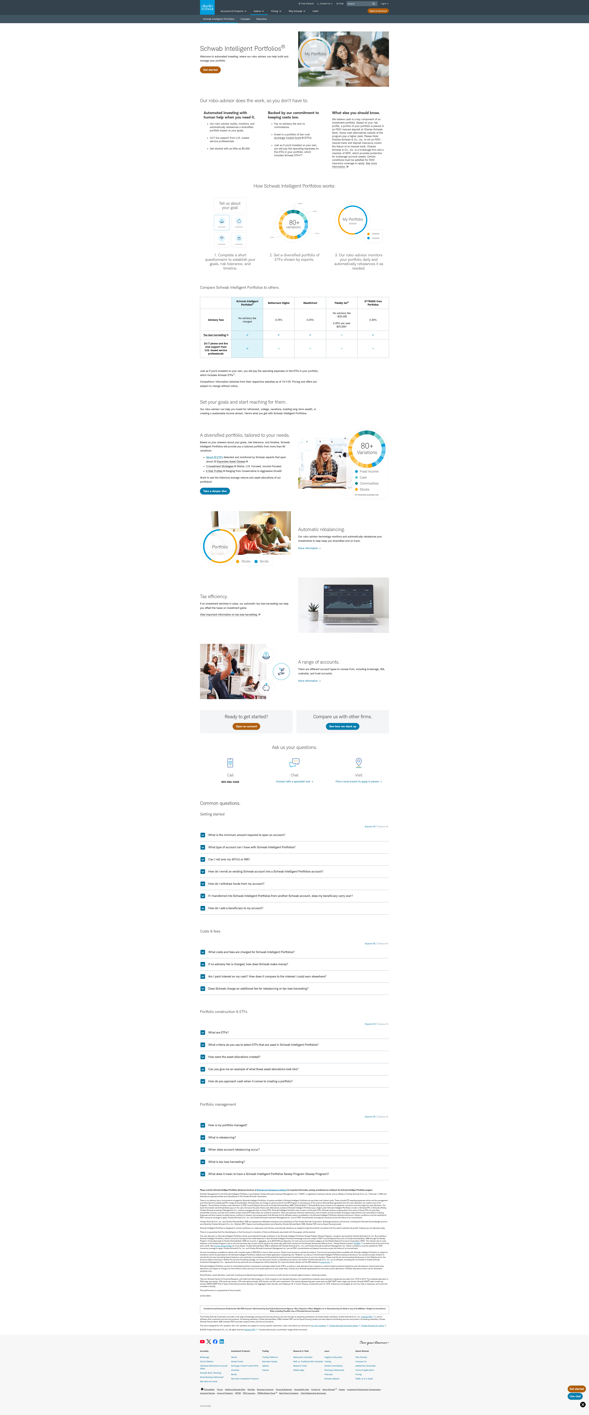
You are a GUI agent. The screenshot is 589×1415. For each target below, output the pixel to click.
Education (261, 18)
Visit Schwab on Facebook (215, 1341)
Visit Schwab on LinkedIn (222, 1341)
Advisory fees (216, 319)
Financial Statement (284, 1389)
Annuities (235, 1370)
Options (265, 1366)
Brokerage (204, 1357)
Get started (212, 69)
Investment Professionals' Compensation (364, 1389)
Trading (327, 1361)
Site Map (251, 1389)
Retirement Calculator (303, 1357)
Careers (342, 1389)
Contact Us (315, 1389)
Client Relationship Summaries (313, 1393)
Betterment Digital (278, 302)
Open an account (248, 726)
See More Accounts (208, 1381)
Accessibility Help (301, 1389)
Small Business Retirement (211, 1377)
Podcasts (328, 1374)
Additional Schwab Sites (235, 1389)
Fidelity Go (342, 302)
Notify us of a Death (364, 1378)
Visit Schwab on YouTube (202, 1341)
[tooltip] (289, 137)
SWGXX (357, 1243)
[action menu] (583, 1404)
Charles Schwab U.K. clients (372, 1325)
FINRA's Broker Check (266, 1393)
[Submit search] (374, 3)
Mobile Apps (298, 1370)
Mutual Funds (237, 1361)
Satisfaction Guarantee (365, 1366)
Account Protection (225, 1393)
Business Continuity (265, 1389)
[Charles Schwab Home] (207, 7)
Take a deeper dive (215, 491)
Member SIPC (250, 1329)
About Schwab (329, 1389)
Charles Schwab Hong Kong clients (343, 1325)
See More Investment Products (244, 1378)
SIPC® (238, 1393)
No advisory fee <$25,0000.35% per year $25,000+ (342, 320)
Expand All (370, 826)
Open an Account (378, 11)
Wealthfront (310, 302)
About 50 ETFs (214, 457)
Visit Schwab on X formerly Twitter (208, 1341)
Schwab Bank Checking (210, 1373)
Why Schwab (361, 1357)
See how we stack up (342, 726)
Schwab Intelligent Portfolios (218, 18)
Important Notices (207, 1393)
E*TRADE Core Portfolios (373, 303)
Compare (245, 18)
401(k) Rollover (206, 1361)
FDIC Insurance (249, 1393)
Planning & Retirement (334, 1370)
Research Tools (300, 1366)
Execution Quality (269, 1361)
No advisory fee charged (247, 320)
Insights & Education (333, 1357)
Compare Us (360, 1361)
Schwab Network (331, 1378)
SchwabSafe (209, 1389)
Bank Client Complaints (288, 1393)
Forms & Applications (364, 1370)
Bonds (234, 1374)
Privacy (220, 1389)
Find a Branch (307, 3)
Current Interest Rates (223, 1246)
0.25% (278, 319)
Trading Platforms (270, 1357)
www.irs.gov (325, 1262)
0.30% (373, 319)
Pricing (358, 1374)
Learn (315, 11)
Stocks (234, 1357)
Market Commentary (333, 1366)
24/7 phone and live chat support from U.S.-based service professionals (216, 348)
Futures (265, 1370)
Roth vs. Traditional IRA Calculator (308, 1361)
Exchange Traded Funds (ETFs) (244, 1366)
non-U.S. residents (318, 1325)
